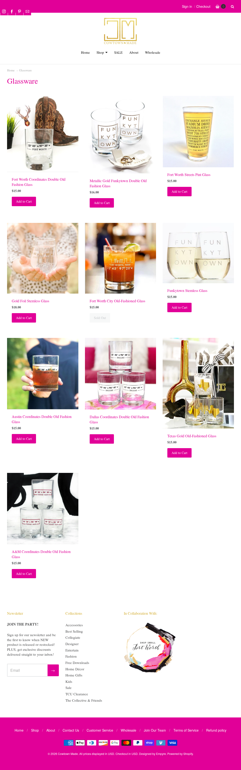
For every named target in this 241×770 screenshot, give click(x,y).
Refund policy (216, 730)
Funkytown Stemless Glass (187, 290)
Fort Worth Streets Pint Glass (188, 174)
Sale (68, 687)
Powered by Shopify (180, 754)
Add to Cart (24, 201)
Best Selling (74, 631)
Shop (100, 52)
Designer (72, 643)
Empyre (161, 754)
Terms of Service (186, 730)
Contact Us (71, 730)
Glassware (25, 70)
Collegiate (72, 637)
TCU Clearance (76, 694)
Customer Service (100, 730)
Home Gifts (73, 675)
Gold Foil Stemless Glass (30, 300)
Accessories (74, 625)
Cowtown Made (68, 754)
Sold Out (100, 317)
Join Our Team (155, 730)
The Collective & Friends (83, 700)
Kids (68, 681)
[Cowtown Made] (120, 43)
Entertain (72, 650)
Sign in (187, 6)
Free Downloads (77, 662)
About (133, 52)
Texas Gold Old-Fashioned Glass (191, 435)
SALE (118, 52)
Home (85, 52)
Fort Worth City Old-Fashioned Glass (117, 300)
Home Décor (74, 669)
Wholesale (152, 52)
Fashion (71, 656)
